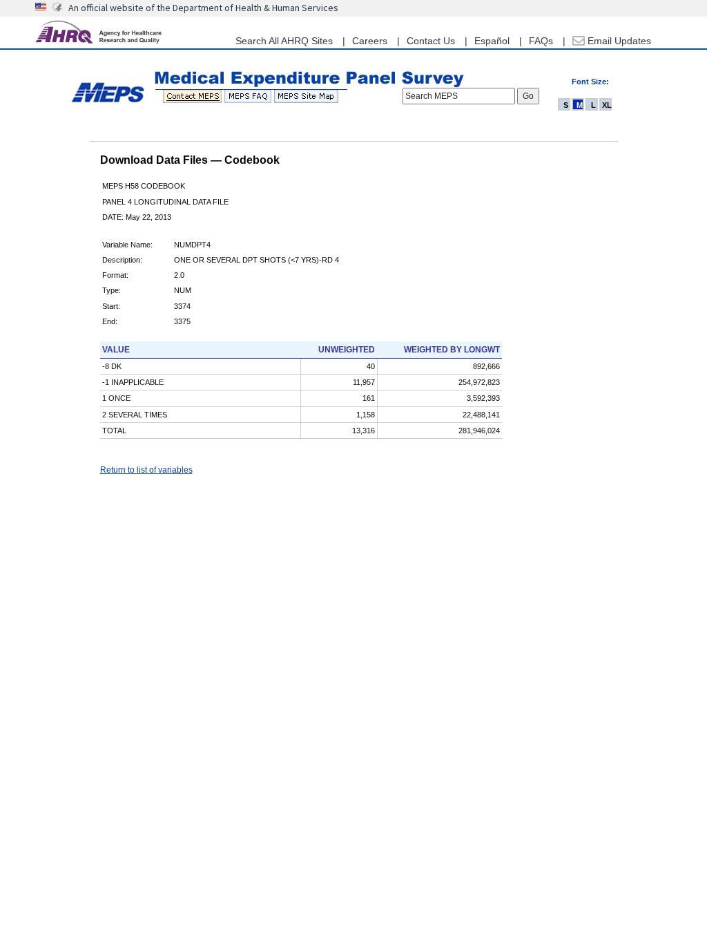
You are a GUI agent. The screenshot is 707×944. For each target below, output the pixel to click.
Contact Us (431, 40)
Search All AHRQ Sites (284, 40)
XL (607, 105)
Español (492, 40)
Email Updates (618, 40)
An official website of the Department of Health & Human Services (203, 7)
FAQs (541, 40)
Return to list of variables (146, 470)
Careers (369, 40)
